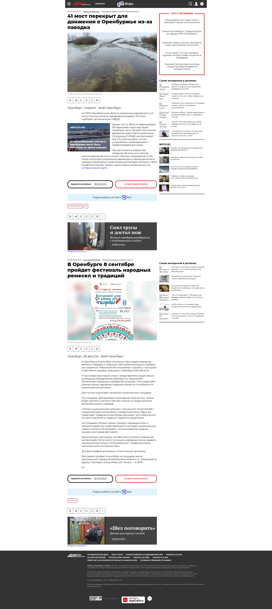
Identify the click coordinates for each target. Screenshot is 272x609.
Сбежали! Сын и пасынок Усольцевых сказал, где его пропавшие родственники (188, 105)
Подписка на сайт (174, 555)
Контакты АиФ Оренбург (119, 557)
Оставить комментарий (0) (136, 184)
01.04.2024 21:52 (74, 11)
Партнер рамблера (111, 598)
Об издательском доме (97, 555)
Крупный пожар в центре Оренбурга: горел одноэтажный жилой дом (182, 44)
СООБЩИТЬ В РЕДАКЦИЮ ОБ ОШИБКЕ (155, 560)
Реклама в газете (160, 557)
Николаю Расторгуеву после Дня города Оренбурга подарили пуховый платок (182, 66)
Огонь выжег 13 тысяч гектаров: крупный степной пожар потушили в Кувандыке (181, 55)
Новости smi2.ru (76, 251)
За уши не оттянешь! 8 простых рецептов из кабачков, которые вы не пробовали (187, 288)
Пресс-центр (117, 555)
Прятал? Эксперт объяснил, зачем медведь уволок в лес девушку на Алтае (186, 124)
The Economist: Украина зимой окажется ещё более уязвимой (184, 168)
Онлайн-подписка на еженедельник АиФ (144, 555)
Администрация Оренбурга (79, 342)
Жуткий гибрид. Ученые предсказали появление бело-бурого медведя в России (187, 114)
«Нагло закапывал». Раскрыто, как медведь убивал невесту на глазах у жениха (187, 297)
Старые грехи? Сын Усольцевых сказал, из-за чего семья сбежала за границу (187, 96)
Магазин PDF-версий (96, 557)
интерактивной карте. (95, 168)
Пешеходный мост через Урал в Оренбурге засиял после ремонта (182, 21)
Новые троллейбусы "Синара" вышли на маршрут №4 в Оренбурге (182, 32)
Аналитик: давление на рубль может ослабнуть (187, 158)
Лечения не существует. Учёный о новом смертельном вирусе (186, 277)
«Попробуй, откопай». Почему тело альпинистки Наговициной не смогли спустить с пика (187, 133)
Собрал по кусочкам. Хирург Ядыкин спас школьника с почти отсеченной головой (187, 316)
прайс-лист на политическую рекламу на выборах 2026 (112, 560)
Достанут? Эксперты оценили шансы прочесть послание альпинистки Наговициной (187, 269)
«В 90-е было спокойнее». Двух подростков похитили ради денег (186, 305)
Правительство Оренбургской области (84, 94)
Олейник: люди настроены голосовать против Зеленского (184, 177)
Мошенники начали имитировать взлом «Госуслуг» (185, 186)
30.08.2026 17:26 (74, 260)
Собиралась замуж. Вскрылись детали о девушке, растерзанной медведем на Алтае (186, 86)
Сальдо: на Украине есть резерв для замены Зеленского (187, 149)
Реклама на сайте (141, 557)
